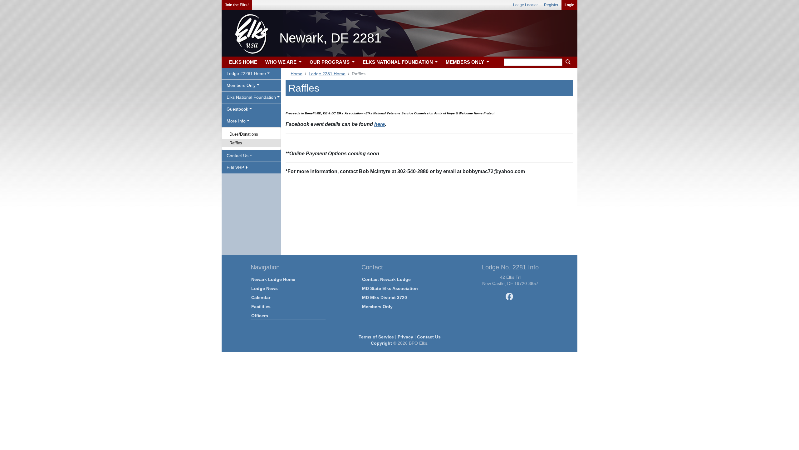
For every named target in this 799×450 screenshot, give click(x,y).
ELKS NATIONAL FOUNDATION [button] (398, 62)
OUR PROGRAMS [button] (330, 62)
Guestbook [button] (237, 109)
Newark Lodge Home (273, 279)
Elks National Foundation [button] (251, 97)
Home (296, 73)
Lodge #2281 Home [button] (246, 73)
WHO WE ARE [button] (281, 62)
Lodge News (264, 288)
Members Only (377, 306)
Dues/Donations (243, 134)
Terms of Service (376, 336)
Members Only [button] (241, 85)
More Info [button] (236, 120)
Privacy (405, 336)
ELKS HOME (243, 62)
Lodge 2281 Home (327, 73)
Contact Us (429, 336)
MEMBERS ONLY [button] (465, 62)
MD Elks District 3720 (384, 297)
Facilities (261, 306)
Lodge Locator (525, 5)
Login (569, 5)
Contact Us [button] (237, 155)
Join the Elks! (237, 5)
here (379, 124)
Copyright (381, 343)
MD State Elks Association (390, 288)
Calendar (260, 297)
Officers (259, 315)
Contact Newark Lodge (386, 279)
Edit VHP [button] (236, 167)
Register (551, 5)
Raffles (235, 143)
